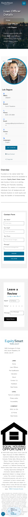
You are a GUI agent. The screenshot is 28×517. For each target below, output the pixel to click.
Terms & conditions (14, 395)
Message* (6, 244)
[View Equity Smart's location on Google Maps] (12, 353)
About (14, 377)
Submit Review (10, 319)
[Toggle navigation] (24, 3)
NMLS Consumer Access (16, 489)
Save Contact (11, 154)
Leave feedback (13, 513)
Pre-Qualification (14, 370)
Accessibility (14, 401)
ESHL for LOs (14, 409)
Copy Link (9, 159)
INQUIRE (14, 253)
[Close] (19, 511)
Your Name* (7, 219)
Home (8, 20)
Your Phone (7, 236)
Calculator (14, 374)
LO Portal (14, 412)
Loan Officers (13, 24)
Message (6, 313)
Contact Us (14, 380)
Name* (6, 301)
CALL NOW (14, 258)
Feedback (14, 384)
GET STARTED (11, 147)
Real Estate (14, 387)
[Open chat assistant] (3, 514)
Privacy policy (14, 398)
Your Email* (7, 228)
